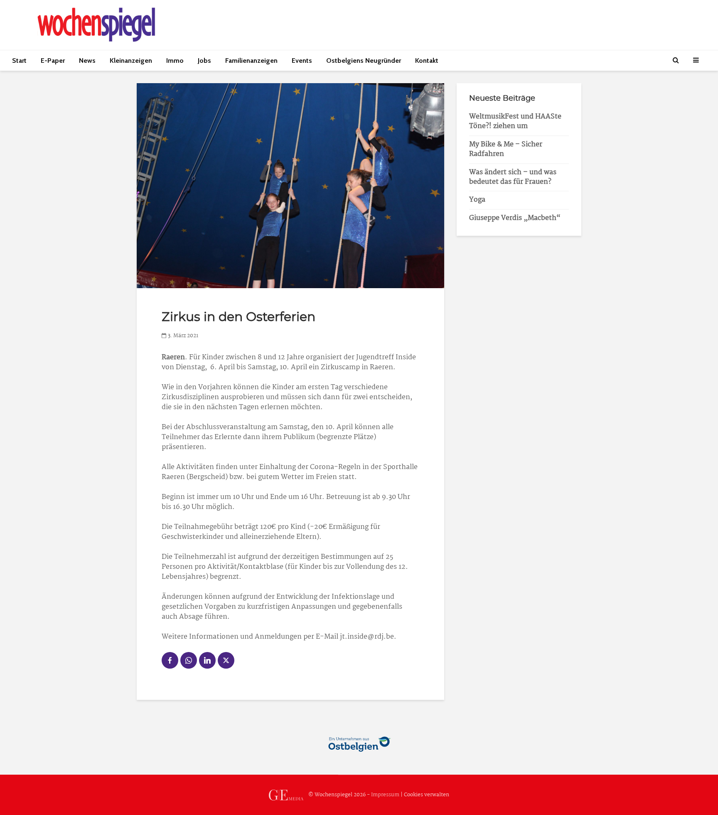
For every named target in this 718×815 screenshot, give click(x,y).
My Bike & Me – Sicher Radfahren (505, 149)
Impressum (385, 795)
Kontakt (426, 60)
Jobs (204, 60)
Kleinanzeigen (131, 60)
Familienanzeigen (251, 60)
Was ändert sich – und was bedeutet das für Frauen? (512, 177)
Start (19, 60)
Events (302, 60)
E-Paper (53, 60)
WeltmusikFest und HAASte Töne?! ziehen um (515, 121)
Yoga (477, 199)
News (87, 60)
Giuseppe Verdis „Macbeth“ (515, 218)
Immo (175, 60)
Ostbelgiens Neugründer (363, 60)
